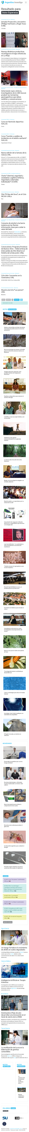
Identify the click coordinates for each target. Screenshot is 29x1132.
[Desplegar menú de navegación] (26, 2)
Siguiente (17, 299)
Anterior (8, 299)
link (9, 881)
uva (15, 1057)
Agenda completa (8, 922)
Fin (21, 299)
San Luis (9, 1056)
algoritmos (14, 988)
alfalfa (21, 952)
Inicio (3, 299)
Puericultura (17, 232)
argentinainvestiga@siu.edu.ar (16, 1128)
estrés (12, 954)
